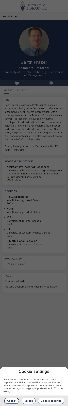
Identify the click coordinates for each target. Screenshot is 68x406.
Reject (28, 400)
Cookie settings (51, 400)
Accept (12, 400)
